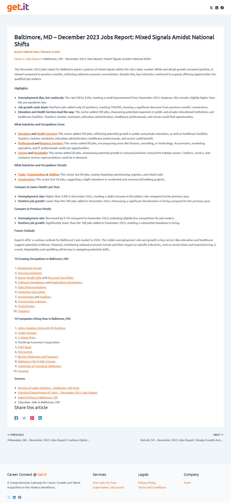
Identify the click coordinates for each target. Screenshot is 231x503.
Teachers (23, 311)
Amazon (23, 371)
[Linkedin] (40, 418)
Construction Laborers (32, 301)
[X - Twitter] (211, 7)
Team (187, 482)
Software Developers (32, 282)
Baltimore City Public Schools (36, 361)
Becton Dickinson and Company (38, 356)
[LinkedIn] (216, 7)
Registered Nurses (30, 268)
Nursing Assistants (30, 273)
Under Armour (27, 332)
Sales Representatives (32, 287)
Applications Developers (66, 282)
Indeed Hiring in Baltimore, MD (38, 397)
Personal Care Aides (60, 277)
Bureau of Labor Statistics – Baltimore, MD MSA (48, 388)
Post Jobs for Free (104, 482)
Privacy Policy (147, 482)
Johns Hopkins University (34, 328)
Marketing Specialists (31, 292)
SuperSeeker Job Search (108, 487)
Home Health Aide (30, 277)
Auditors (45, 296)
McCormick (25, 351)
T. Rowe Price (26, 337)
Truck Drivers (26, 306)
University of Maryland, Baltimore (39, 366)
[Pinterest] (32, 418)
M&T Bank (24, 347)
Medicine (60, 328)
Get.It (42, 474)
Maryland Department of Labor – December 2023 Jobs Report (57, 392)
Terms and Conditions (152, 487)
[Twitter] (24, 418)
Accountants (26, 296)
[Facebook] (222, 7)
